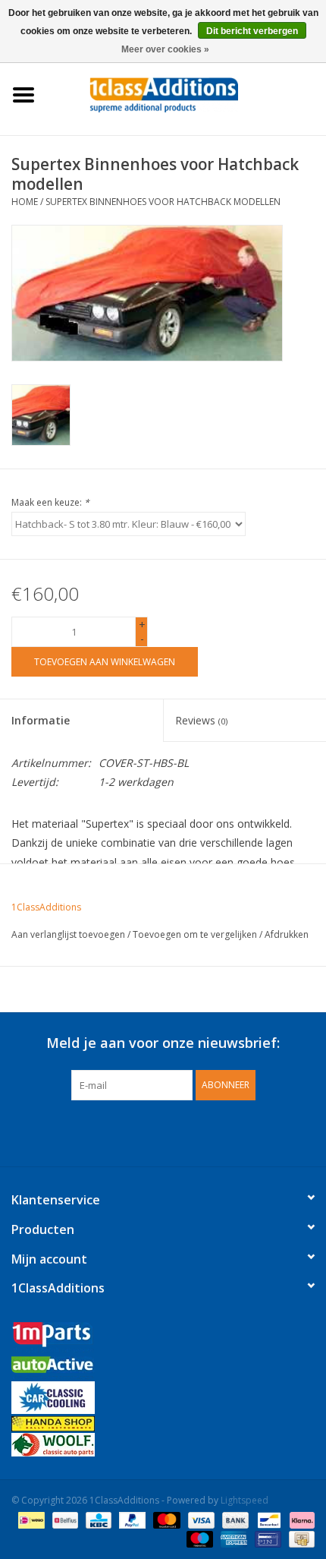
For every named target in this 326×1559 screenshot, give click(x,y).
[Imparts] (163, 1339)
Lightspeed (244, 1500)
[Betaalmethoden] (29, 1519)
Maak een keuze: (50, 502)
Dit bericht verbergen (252, 31)
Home (24, 201)
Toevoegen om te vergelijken (196, 934)
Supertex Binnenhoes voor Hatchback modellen (163, 201)
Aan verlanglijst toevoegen (68, 934)
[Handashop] (163, 1423)
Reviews (201, 720)
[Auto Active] (163, 1368)
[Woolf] (163, 1444)
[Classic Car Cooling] (163, 1397)
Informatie (40, 720)
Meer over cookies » (165, 49)
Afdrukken (287, 934)
